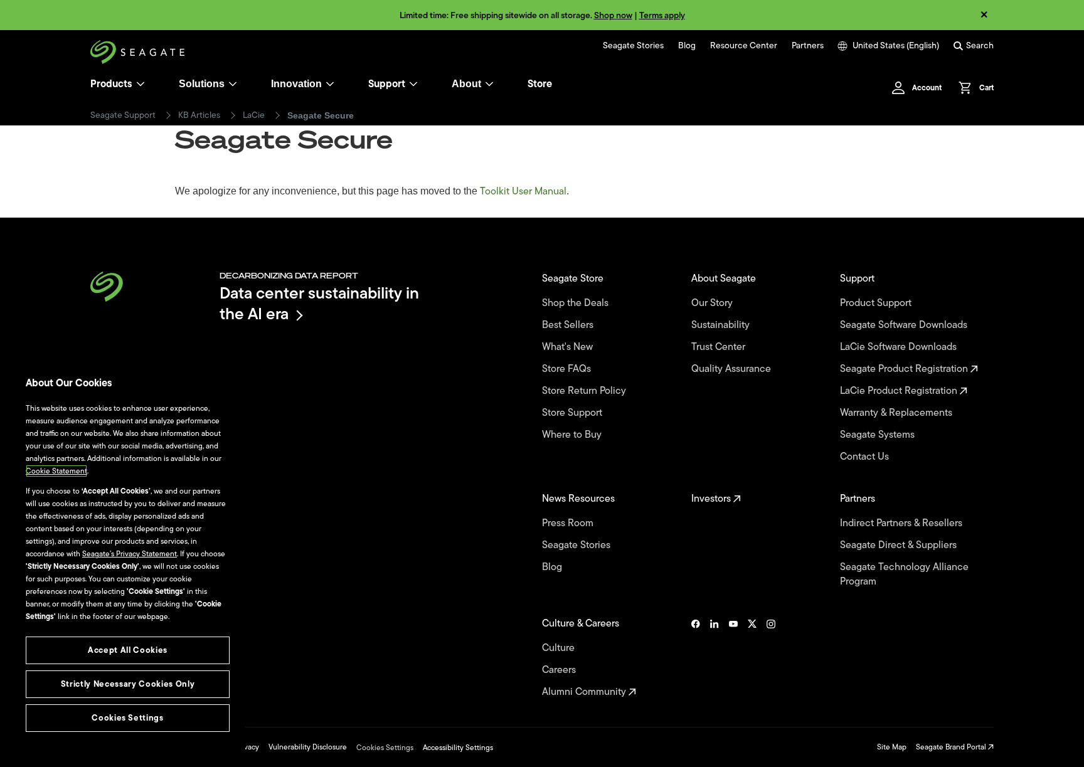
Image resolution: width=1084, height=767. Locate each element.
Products (111, 84)
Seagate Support (123, 115)
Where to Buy (573, 435)
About (466, 83)
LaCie (254, 115)
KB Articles (199, 115)
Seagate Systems (878, 435)
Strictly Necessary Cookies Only (127, 683)
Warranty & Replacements (897, 413)
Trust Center (719, 347)
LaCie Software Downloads (899, 347)
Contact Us (865, 457)
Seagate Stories (633, 45)
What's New (568, 347)
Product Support (877, 303)
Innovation (296, 83)
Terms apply (662, 15)
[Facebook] (695, 657)
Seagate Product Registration (905, 369)
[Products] (140, 84)
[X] (752, 657)
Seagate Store (574, 279)
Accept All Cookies (127, 650)
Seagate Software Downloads (905, 325)
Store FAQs (567, 369)
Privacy (247, 747)
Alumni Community (585, 692)
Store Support (573, 413)
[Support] (413, 84)
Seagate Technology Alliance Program (904, 574)
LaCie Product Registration (900, 391)
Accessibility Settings (458, 748)
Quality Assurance (732, 369)
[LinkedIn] (714, 657)
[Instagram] (771, 657)
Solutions (202, 83)
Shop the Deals (578, 303)
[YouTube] (733, 657)
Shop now (613, 15)
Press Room (569, 523)
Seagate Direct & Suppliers (899, 545)
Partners (808, 45)
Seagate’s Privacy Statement (129, 553)
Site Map (891, 747)
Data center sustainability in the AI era (319, 303)
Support (386, 84)
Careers (560, 670)
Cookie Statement (56, 471)
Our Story (713, 303)
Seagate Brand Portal (952, 747)
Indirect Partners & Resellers (902, 523)
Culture (559, 648)
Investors (712, 499)
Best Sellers (569, 325)
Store (540, 84)
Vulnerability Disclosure (307, 747)
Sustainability (721, 325)
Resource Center (743, 45)
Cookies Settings (384, 747)
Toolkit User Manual (523, 191)
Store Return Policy (585, 391)
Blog (687, 45)
